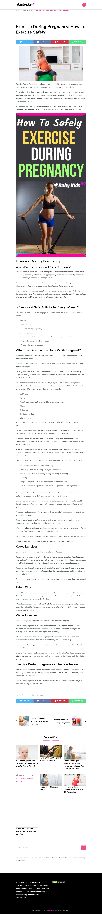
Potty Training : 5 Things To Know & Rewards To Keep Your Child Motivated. (74, 764)
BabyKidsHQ (50, 911)
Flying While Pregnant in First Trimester (50, 759)
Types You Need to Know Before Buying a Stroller (26, 831)
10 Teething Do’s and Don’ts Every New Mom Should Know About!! (27, 763)
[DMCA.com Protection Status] (58, 882)
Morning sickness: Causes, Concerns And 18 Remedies (74, 789)
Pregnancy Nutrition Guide (49, 788)
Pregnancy (25, 23)
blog (18, 23)
